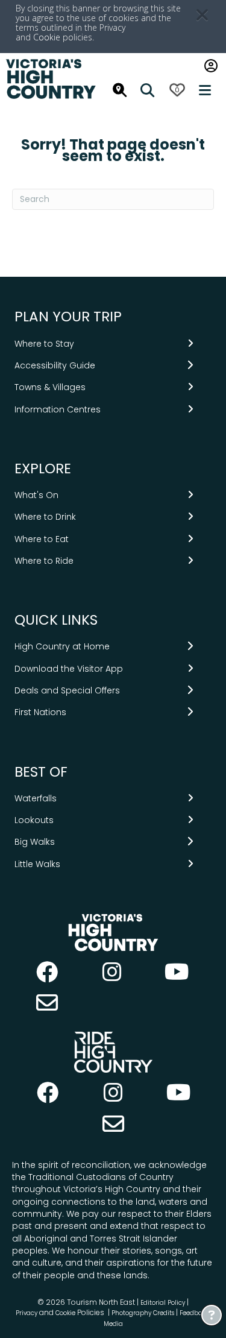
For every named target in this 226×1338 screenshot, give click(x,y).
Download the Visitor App (68, 669)
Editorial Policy (162, 1302)
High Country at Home (62, 646)
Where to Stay (44, 344)
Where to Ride (44, 561)
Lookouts (34, 820)
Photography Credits (142, 1312)
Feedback (195, 1312)
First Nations (40, 712)
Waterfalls (35, 798)
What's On (36, 495)
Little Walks (37, 864)
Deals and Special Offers (67, 690)
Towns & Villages (50, 387)
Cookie (46, 37)
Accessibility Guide (54, 365)
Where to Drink (45, 517)
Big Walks (34, 842)
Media (113, 1323)
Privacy (26, 1312)
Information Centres (57, 409)
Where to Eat (41, 539)
